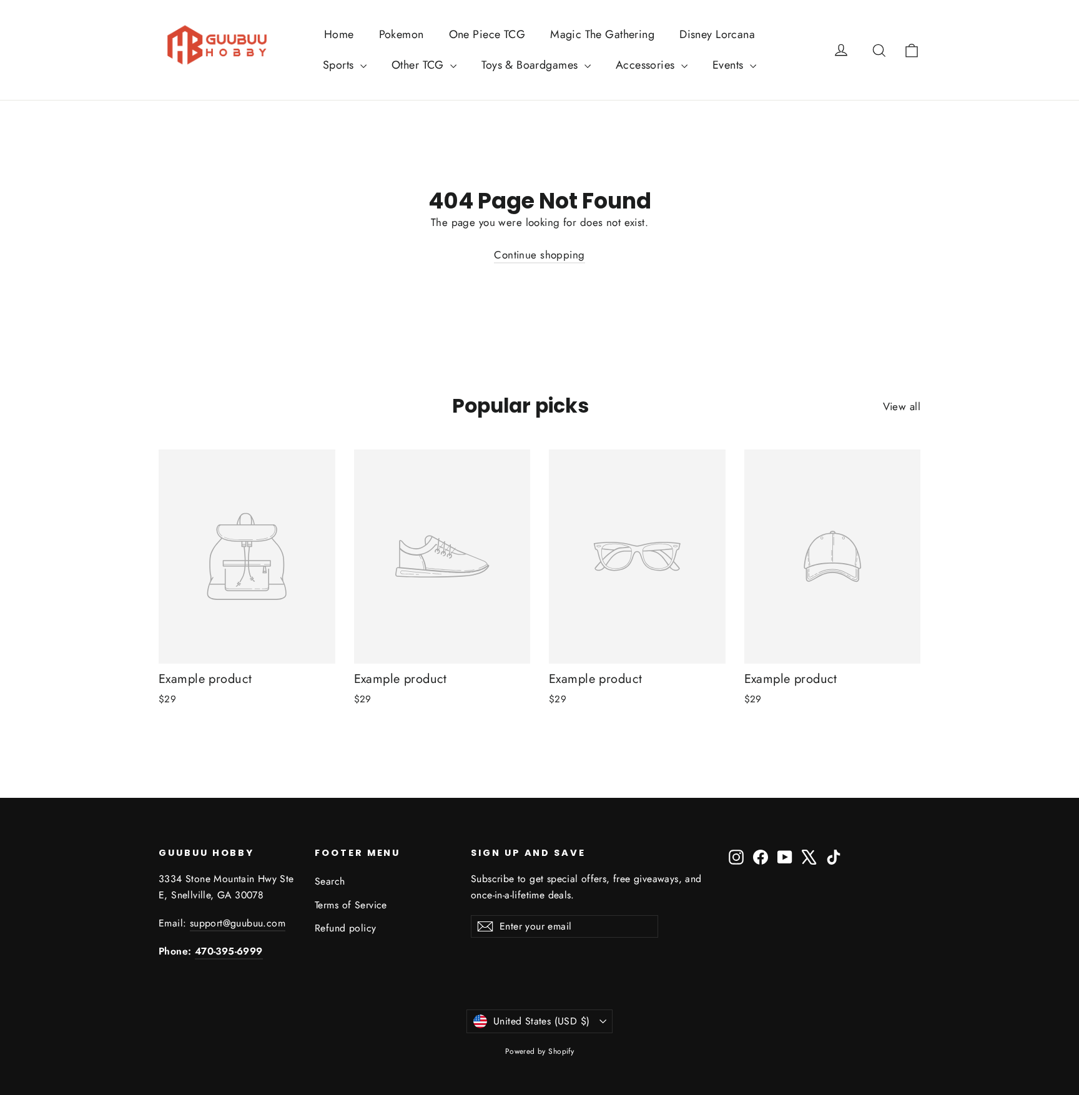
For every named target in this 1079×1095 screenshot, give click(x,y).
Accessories (647, 65)
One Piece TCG (487, 34)
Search (330, 881)
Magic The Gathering (602, 34)
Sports (340, 65)
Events (729, 65)
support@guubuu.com (237, 923)
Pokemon (401, 34)
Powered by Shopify (539, 1051)
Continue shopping (539, 254)
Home (339, 34)
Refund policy (346, 928)
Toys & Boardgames (531, 65)
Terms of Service (351, 905)
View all (901, 406)
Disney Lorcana (717, 34)
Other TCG (419, 65)
